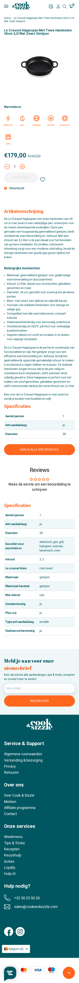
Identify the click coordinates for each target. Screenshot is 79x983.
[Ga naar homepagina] (21, 5)
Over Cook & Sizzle (19, 795)
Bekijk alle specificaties (39, 449)
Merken (10, 801)
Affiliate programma (19, 808)
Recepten (12, 849)
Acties (9, 861)
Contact (10, 814)
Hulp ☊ (10, 873)
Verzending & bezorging (23, 760)
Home (7, 18)
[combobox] (16, 949)
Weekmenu (13, 837)
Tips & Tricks (14, 843)
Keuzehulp (12, 855)
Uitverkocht (21, 177)
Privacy (10, 766)
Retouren (11, 772)
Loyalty (9, 867)
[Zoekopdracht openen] (65, 6)
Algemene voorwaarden (23, 754)
